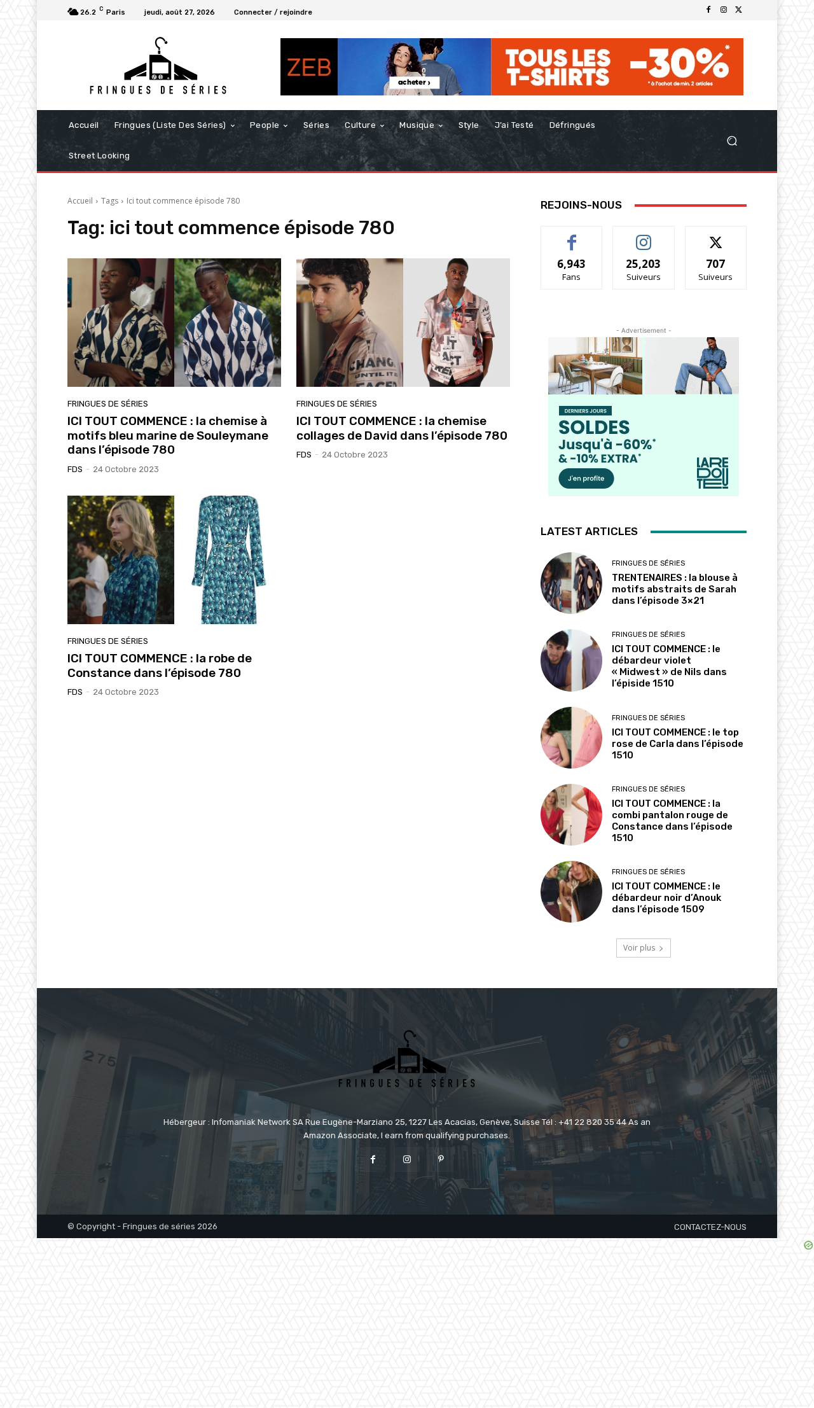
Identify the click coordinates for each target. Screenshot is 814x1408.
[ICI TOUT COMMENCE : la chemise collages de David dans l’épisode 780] (403, 322)
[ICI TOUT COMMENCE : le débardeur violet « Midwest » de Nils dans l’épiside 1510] (571, 660)
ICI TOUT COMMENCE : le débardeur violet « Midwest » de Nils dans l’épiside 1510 (669, 666)
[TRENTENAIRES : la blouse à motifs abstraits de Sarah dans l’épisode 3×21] (571, 583)
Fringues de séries (107, 404)
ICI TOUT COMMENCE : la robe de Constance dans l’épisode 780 (159, 665)
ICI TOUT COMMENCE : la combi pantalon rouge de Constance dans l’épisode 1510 (672, 821)
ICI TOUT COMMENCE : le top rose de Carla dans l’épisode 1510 (677, 744)
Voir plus (639, 947)
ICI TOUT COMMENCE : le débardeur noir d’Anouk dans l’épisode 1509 (666, 898)
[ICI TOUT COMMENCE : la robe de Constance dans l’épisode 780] (174, 560)
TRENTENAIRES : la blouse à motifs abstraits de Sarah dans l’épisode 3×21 (675, 589)
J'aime (571, 235)
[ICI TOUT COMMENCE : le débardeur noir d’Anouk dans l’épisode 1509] (571, 892)
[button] (732, 141)
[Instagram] (723, 10)
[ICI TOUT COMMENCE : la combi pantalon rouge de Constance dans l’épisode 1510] (571, 815)
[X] (739, 10)
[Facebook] (708, 10)
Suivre (644, 235)
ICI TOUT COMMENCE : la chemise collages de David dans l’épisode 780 (401, 428)
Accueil (80, 200)
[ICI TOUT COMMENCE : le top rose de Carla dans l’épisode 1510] (571, 738)
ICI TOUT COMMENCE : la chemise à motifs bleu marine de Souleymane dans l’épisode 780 (167, 435)
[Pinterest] (441, 1159)
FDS (75, 469)
